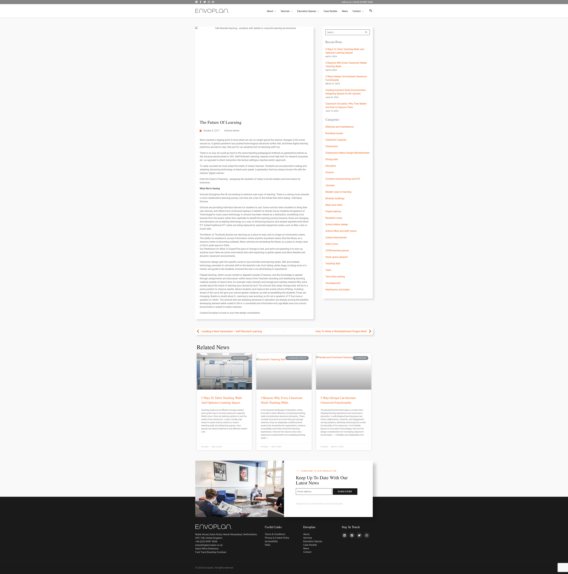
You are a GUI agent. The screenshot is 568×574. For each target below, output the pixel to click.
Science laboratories (336, 237)
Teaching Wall (332, 263)
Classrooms (331, 146)
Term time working (335, 276)
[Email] (213, 2)
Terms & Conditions (275, 534)
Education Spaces (312, 541)
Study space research (336, 257)
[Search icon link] (371, 11)
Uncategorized (332, 283)
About (306, 534)
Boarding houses (334, 133)
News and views (333, 205)
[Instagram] (209, 2)
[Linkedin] (344, 535)
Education (330, 165)
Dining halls (331, 159)
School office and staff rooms (340, 231)
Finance (329, 172)
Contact (307, 552)
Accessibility (271, 541)
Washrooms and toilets (337, 289)
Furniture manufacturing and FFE (342, 178)
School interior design (336, 224)
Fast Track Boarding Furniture (210, 552)
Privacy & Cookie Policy (277, 537)
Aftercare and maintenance (339, 126)
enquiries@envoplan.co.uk (209, 545)
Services (307, 537)
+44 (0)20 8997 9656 (206, 541)
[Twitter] (205, 2)
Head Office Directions (206, 548)
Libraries (329, 185)
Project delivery (333, 211)
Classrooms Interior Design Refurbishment (347, 152)
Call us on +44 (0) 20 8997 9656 (357, 2)
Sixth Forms (331, 244)
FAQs (267, 545)
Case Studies (310, 545)
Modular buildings (334, 198)
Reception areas (333, 218)
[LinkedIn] (196, 2)
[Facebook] (200, 2)
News (306, 548)
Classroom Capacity (335, 139)
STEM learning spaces (337, 250)
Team (328, 270)
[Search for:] (347, 32)
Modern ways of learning (338, 191)
